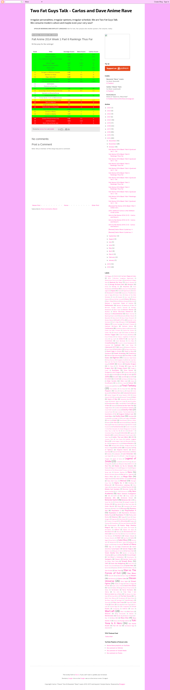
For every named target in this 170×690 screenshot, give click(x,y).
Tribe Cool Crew (118, 602)
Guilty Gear (120, 416)
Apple (113, 290)
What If (122, 611)
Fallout (130, 383)
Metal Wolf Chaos (112, 481)
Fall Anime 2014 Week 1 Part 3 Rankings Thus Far (119, 183)
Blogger (122, 684)
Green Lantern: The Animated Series (124, 412)
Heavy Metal (131, 422)
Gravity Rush (109, 412)
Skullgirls (108, 559)
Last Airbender (128, 454)
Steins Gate (122, 578)
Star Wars (131, 573)
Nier (121, 496)
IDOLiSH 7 (131, 431)
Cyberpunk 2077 (110, 347)
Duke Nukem (128, 370)
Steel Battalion (112, 578)
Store (116, 99)
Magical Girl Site (125, 468)
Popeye (123, 517)
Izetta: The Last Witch (120, 437)
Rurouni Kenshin (110, 538)
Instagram (130, 99)
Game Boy (117, 397)
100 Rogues (108, 276)
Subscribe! (109, 636)
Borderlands (122, 316)
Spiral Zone (108, 567)
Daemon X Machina (130, 347)
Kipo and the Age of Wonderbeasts (122, 451)
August (111, 239)
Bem (133, 305)
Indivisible (124, 433)
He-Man (114, 422)
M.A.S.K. (132, 464)
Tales (109, 587)
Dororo (120, 364)
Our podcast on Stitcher (115, 648)
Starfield (117, 575)
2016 (109, 132)
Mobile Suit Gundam (112, 489)
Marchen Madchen (119, 472)
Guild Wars (109, 416)
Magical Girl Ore (115, 468)
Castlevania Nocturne (122, 328)
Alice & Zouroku (129, 282)
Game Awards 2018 (124, 395)
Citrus (132, 334)
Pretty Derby (122, 519)
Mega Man (127, 476)
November (112, 144)
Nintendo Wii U (127, 500)
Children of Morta (129, 332)
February (112, 257)
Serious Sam (129, 551)
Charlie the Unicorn (128, 330)
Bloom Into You (130, 313)
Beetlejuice (126, 305)
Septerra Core (108, 551)
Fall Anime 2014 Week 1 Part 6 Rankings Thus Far (119, 155)
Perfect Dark (115, 508)
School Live (108, 544)
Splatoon (115, 567)
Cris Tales (131, 341)
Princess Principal (112, 521)
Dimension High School (129, 358)
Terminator (115, 590)
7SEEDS (116, 276)
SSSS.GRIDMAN (123, 567)
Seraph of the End (118, 551)
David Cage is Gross (114, 351)
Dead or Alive (129, 351)
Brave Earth (116, 318)
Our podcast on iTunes (114, 653)
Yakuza (116, 620)
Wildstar (108, 613)
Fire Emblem (113, 388)
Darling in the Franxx (130, 349)
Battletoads (109, 305)
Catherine (132, 328)
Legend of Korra (117, 459)
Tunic (112, 604)
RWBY (119, 538)
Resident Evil (109, 531)
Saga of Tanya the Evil (110, 540)
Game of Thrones (126, 397)
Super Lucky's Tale (117, 585)
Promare (107, 523)
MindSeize (131, 483)
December (112, 140)
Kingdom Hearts (122, 449)
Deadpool (108, 353)
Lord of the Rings (127, 461)
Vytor (132, 608)
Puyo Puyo (117, 527)
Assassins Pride (126, 293)
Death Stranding (120, 353)
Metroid (123, 481)
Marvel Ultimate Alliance (112, 474)
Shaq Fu (115, 555)
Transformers (129, 600)
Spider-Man (129, 565)
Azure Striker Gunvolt (117, 299)
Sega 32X (111, 546)
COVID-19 (122, 339)
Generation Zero (125, 399)
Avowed (120, 297)
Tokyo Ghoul (131, 598)
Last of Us (116, 456)
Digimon (116, 358)
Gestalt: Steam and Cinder (118, 401)
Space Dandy (120, 565)
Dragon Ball (109, 368)
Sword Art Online (130, 585)
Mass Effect (109, 476)
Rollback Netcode (129, 536)
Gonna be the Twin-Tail (126, 405)
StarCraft (110, 575)
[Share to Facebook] (66, 129)
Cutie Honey (129, 345)
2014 (109, 138)
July (110, 242)
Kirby (134, 451)
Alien (106, 284)
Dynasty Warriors (129, 372)
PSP (135, 523)
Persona (124, 508)
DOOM (112, 364)
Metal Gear (124, 478)
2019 (109, 123)
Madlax (107, 468)
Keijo (106, 445)
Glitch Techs (127, 403)
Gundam (131, 416)
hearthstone (122, 422)
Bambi (117, 301)
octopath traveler (129, 502)
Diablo (107, 358)
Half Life (109, 420)
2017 (109, 129)
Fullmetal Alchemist (129, 393)
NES (109, 496)
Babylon (134, 299)
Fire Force (122, 388)
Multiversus (123, 491)
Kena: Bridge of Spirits (128, 445)
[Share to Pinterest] (68, 129)
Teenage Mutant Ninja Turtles (126, 587)
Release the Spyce (128, 529)
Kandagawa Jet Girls (115, 443)
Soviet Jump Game (110, 565)
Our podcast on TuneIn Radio (117, 650)
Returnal (119, 531)
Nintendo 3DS (110, 498)
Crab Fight (131, 339)
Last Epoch (108, 456)
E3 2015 (129, 374)
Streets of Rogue (129, 583)
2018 (109, 126)
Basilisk (132, 301)
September (113, 236)
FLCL (129, 388)
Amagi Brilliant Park (117, 284)
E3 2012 (107, 374)
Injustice (108, 435)
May (110, 248)
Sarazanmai (113, 542)
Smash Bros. (127, 561)
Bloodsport (108, 313)
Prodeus (132, 521)
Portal (128, 517)
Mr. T (116, 491)
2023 (109, 110)
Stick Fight (124, 581)
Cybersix (121, 347)
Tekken (106, 590)
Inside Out (116, 435)
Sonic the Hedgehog (118, 563)
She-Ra (121, 555)
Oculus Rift (108, 504)
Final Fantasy (129, 385)
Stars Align (125, 575)
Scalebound (131, 542)
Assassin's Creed (113, 293)
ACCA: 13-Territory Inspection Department (121, 278)
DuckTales (115, 370)
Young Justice (124, 620)
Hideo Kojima (114, 424)
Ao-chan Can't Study (126, 288)
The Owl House (125, 596)
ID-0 (124, 431)
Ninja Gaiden (130, 496)
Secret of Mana (129, 544)
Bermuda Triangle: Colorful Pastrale (116, 307)
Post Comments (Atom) (49, 209)
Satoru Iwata (122, 542)
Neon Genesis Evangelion (126, 493)
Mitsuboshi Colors (116, 487)
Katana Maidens (128, 443)
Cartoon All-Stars (111, 326)
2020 (109, 120)
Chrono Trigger (110, 334)
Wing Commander (120, 613)
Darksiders (118, 349)
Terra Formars (127, 590)
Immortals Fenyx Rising (112, 433)
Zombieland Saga (129, 625)
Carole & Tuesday (129, 324)
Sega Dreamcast (123, 546)
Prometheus (115, 523)
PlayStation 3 (116, 510)
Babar (127, 299)
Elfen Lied (124, 381)
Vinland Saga (113, 606)
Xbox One (125, 618)
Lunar (117, 464)
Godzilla (114, 405)
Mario (130, 472)
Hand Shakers (123, 420)
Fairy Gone (123, 383)
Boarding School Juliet (111, 316)
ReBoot (116, 529)
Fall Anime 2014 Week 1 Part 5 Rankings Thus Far (119, 164)
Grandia (118, 410)
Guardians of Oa (110, 414)
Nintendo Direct (127, 498)
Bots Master (130, 316)
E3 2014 (121, 374)
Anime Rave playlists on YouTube (118, 645)
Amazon (130, 284)
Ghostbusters (111, 403)
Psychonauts (112, 525)
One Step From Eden (128, 504)
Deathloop (132, 353)
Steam (133, 575)
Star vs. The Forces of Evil (120, 571)
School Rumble (117, 544)
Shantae (108, 555)
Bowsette (107, 318)
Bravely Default (109, 320)
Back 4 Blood (109, 301)
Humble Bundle (118, 426)
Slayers (117, 559)
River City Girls (127, 533)
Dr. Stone (110, 366)
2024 (109, 108)
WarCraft (109, 611)
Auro (114, 297)
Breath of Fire (120, 320)
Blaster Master (128, 309)
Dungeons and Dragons (113, 372)
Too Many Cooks (109, 600)
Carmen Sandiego (117, 324)
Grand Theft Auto (109, 410)
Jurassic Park (109, 439)
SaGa (132, 538)
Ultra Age (119, 604)
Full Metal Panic (115, 393)
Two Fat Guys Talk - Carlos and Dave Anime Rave (81, 10)
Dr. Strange (120, 366)
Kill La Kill (118, 447)
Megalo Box (108, 478)
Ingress (132, 433)
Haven (108, 422)
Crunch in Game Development (126, 343)
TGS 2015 (116, 592)
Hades (134, 418)
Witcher (131, 613)
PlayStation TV (121, 515)
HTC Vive (132, 424)
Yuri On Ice (117, 625)
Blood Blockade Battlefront (123, 311)
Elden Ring (133, 379)
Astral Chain (118, 295)
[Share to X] (64, 129)
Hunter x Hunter (130, 426)
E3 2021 (116, 379)
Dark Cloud (110, 349)
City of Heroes (109, 336)
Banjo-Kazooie (124, 301)
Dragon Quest (122, 368)
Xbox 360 (115, 618)
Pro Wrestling (123, 521)
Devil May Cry (129, 355)
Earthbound (124, 379)
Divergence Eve (121, 360)
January (112, 260)
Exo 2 (77, 674)
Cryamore (107, 345)
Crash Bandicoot (120, 341)
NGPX (115, 496)
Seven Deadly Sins (112, 553)
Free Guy (122, 391)
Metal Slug (132, 478)
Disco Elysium (111, 360)
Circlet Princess (123, 334)
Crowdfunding (110, 343)
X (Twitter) (110, 83)
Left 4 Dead (125, 456)
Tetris (107, 592)
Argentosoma (127, 290)
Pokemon (115, 517)
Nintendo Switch (111, 500)
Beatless (119, 305)
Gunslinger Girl (115, 418)
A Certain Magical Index (128, 276)
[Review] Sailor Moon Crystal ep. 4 (121, 229)
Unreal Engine (127, 604)
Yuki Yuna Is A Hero (120, 622)
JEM (132, 437)
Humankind (108, 426)
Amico (106, 286)
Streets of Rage (119, 583)
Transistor (108, 602)
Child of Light (118, 332)
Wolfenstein (109, 615)
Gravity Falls (127, 410)
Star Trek (118, 570)
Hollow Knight (124, 424)
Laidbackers (117, 454)
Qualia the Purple (128, 527)
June (110, 245)
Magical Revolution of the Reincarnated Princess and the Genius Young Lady (120, 470)
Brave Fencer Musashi (128, 318)
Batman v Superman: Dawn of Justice (119, 303)
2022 (109, 114)
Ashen (134, 290)
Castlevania (109, 328)
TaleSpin (114, 587)
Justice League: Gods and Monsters (121, 441)
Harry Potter (132, 420)
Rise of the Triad (115, 533)
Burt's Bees (115, 322)
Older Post (95, 205)
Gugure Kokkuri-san (126, 414)
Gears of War (112, 399)
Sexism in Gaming (128, 553)
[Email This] (59, 129)
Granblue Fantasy (128, 407)
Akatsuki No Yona (116, 282)
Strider (107, 585)
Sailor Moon (123, 540)
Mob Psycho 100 (128, 487)
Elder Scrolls (111, 381)
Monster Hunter (128, 489)
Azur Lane (127, 297)
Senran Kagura (128, 549)
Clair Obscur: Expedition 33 (123, 336)
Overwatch (127, 506)
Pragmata (114, 519)
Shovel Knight (131, 555)
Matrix (118, 476)
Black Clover (117, 309)
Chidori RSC (108, 332)
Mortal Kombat (109, 491)
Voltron (124, 608)
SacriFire (125, 538)
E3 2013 (114, 374)
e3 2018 (124, 377)
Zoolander (107, 628)
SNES (106, 563)
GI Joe (119, 403)
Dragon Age (130, 366)
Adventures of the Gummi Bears (113, 280)
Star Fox (132, 567)
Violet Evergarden (124, 606)
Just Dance (119, 439)
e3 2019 (131, 377)
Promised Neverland (126, 523)
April (111, 251)
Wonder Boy (119, 615)
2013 (109, 264)
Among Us (115, 286)
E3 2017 (115, 377)
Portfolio (123, 99)
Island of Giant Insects (127, 435)
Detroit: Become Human (115, 355)
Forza (115, 391)
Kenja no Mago (109, 447)
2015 (109, 135)
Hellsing (107, 424)
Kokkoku (109, 454)
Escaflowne (109, 383)
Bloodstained (117, 313)
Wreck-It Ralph (129, 615)
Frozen (128, 391)
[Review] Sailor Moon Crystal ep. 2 (120, 232)
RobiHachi (118, 536)
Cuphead (117, 345)
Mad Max (108, 466)
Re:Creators (108, 529)
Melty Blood (116, 478)
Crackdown (108, 341)
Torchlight (119, 600)
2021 (109, 117)
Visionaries (116, 608)
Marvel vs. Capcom (127, 474)
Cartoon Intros (127, 326)
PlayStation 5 (113, 513)
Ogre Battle (118, 504)
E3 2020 (108, 379)
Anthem (116, 288)
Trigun (128, 602)
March (111, 254)
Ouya (119, 506)
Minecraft (108, 485)
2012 (109, 267)
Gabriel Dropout (111, 395)
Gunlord (107, 418)
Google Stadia (108, 407)
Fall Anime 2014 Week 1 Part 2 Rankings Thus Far (119, 188)
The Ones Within (113, 596)
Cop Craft (113, 339)
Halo (115, 420)
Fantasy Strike (109, 386)
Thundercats (121, 598)
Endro (132, 381)
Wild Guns (130, 611)
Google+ (70, 678)
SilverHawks (130, 557)
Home (66, 205)
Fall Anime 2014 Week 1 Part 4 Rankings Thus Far (119, 173)
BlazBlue (107, 311)
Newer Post (36, 205)
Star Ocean (108, 570)
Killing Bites (128, 447)
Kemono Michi (116, 445)
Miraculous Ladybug (122, 485)
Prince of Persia (131, 519)
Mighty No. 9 (119, 483)
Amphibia (126, 286)
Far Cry (117, 386)
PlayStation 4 (130, 510)
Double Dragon (130, 364)
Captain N (123, 322)
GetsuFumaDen (131, 401)
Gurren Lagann (126, 418)
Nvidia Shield (118, 502)
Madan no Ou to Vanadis (124, 466)
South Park (131, 563)
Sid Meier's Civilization (116, 557)
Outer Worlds (109, 506)
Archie (120, 290)
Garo (134, 397)
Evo (117, 383)
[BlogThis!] (61, 129)
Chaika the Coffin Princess (112, 330)
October (112, 147)
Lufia (112, 464)
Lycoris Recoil (124, 464)
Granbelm (117, 407)
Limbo (118, 461)
